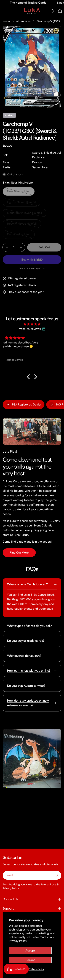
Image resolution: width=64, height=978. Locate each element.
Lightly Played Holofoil (21, 203)
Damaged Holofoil (20, 235)
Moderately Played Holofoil (24, 214)
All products (23, 21)
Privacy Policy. (18, 941)
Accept (30, 950)
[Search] (52, 11)
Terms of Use (48, 884)
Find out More (19, 552)
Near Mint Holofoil (20, 192)
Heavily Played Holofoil (22, 225)
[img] (32, 324)
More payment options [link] (32, 268)
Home (6, 21)
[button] (29, 376)
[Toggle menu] (4, 11)
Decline (30, 960)
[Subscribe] (57, 875)
